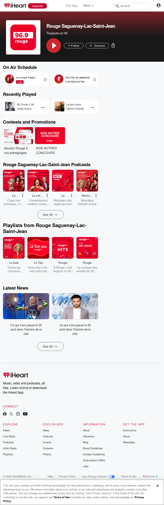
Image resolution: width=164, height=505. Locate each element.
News (46, 430)
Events (47, 442)
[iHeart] (15, 6)
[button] (53, 45)
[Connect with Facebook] (5, 414)
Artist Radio (10, 448)
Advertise (88, 436)
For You (71, 5)
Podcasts (8, 442)
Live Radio (9, 436)
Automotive (129, 430)
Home (126, 436)
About (86, 430)
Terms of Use (128, 476)
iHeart (6, 430)
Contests (48, 448)
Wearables (129, 442)
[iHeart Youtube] (25, 414)
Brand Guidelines (93, 448)
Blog (85, 442)
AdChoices (149, 476)
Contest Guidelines (94, 454)
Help (50, 476)
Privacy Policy (67, 476)
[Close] (157, 485)
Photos (47, 454)
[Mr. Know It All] (10, 106)
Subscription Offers (94, 460)
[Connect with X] (11, 414)
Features (48, 436)
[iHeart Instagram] (18, 414)
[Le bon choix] (59, 106)
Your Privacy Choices (94, 476)
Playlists (8, 454)
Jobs (86, 466)
